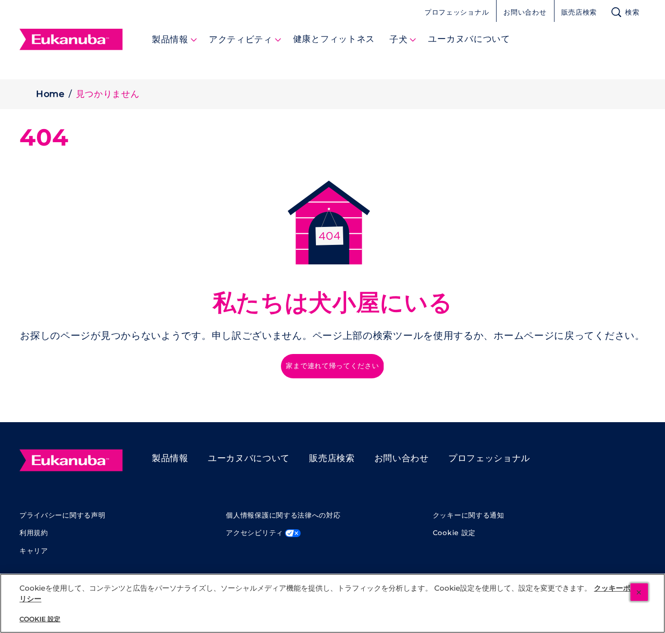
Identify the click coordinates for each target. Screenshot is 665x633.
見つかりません (108, 94)
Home (50, 94)
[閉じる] (639, 592)
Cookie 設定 (454, 533)
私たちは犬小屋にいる (333, 302)
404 (44, 137)
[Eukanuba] (71, 460)
